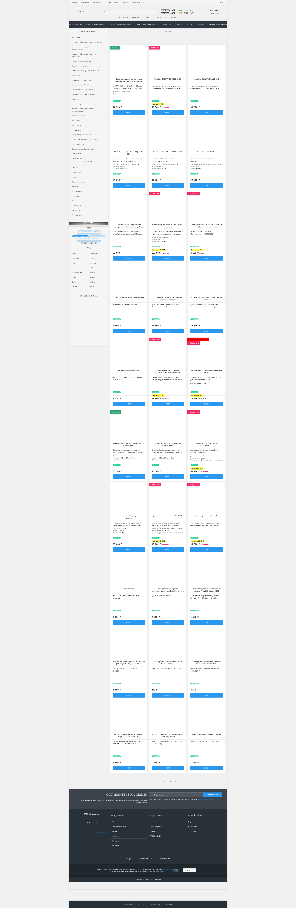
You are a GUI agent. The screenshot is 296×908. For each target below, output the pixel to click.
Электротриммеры (79, 158)
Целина (93, 263)
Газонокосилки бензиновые (119, 24)
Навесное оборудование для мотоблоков (87, 42)
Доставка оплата (111, 2)
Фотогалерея (117, 845)
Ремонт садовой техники (81, 134)
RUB (212, 2)
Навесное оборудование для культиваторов (224, 24)
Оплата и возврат (119, 822)
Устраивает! (189, 870)
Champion (76, 258)
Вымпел (75, 268)
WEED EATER (77, 272)
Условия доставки (119, 826)
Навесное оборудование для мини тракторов (85, 55)
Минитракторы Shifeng (95, 24)
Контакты (125, 2)
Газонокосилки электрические (146, 24)
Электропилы (77, 153)
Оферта (115, 836)
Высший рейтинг (156, 822)
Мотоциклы (76, 130)
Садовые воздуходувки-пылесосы (85, 139)
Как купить (97, 2)
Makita (92, 272)
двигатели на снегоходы (98, 236)
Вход (222, 2)
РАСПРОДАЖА (155, 836)
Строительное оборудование (83, 149)
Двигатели (76, 75)
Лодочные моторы (79, 115)
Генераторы (166, 24)
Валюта (193, 831)
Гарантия (115, 831)
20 (171, 781)
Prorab (74, 287)
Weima (92, 282)
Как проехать (148, 18)
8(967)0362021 (168, 10)
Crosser (93, 258)
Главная (74, 2)
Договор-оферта (139, 2)
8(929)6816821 (168, 13)
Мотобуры (76, 120)
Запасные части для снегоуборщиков (86, 70)
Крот (74, 263)
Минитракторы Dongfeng (72, 24)
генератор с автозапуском (80, 236)
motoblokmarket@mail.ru (129, 18)
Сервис (75, 220)
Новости (115, 841)
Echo (92, 268)
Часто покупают (156, 826)
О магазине (85, 2)
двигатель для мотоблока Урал (89, 238)
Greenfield (94, 253)
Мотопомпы (76, 125)
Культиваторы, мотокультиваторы (190, 24)
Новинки (153, 831)
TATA (92, 287)
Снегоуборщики (78, 144)
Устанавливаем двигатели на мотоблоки (89, 234)
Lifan (74, 253)
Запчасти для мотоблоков (81, 61)
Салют (74, 282)
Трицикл (97, 231)
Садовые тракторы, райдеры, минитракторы (83, 47)
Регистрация (192, 826)
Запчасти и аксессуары (81, 66)
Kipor (74, 277)
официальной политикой (205, 799)
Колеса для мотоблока (85, 231)
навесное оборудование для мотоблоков (89, 241)
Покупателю (161, 18)
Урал (92, 277)
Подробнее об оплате (102, 832)
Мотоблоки (76, 37)
